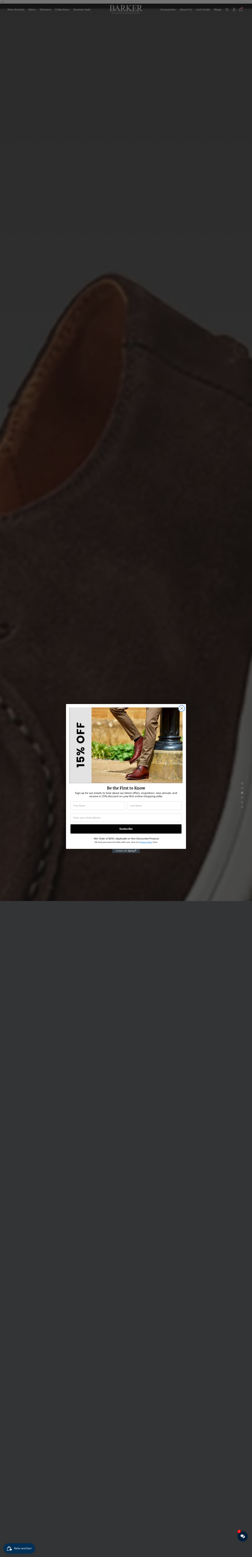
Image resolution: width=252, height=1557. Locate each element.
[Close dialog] (182, 708)
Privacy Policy (146, 842)
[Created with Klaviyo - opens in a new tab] (126, 851)
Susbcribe (126, 828)
